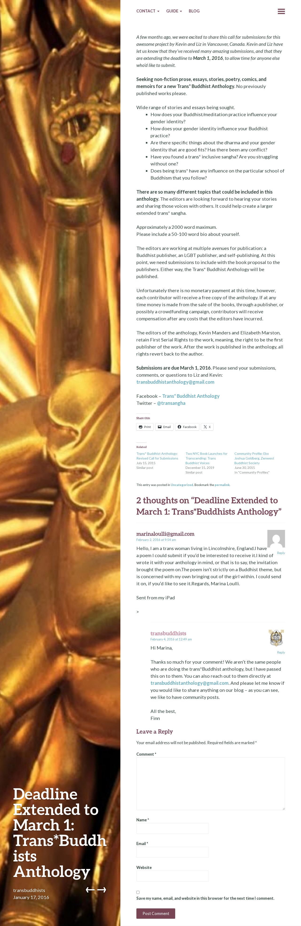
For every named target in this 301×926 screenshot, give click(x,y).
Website (144, 867)
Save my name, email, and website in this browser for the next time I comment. (205, 898)
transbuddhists (29, 890)
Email (142, 843)
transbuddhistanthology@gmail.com (175, 382)
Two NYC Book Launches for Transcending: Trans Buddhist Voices (206, 458)
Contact (145, 11)
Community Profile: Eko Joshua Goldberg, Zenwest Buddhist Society (254, 458)
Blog (194, 11)
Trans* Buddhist (191, 396)
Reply (281, 553)
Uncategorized (182, 485)
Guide (172, 11)
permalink (222, 485)
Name (142, 820)
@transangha (171, 403)
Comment (146, 754)
